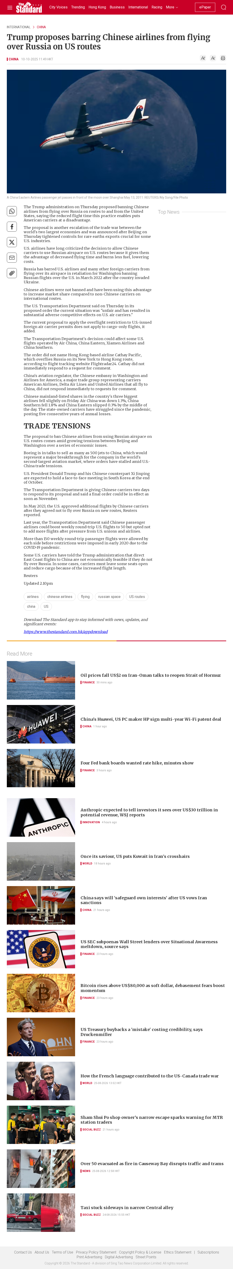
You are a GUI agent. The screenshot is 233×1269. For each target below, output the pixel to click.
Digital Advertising (119, 1257)
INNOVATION (91, 822)
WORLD (87, 863)
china (31, 606)
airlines (33, 597)
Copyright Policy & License (140, 1252)
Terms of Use (62, 1252)
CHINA (41, 27)
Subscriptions (208, 1252)
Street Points (146, 1257)
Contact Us (23, 1252)
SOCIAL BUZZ (91, 1129)
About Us (42, 1252)
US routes (137, 597)
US (46, 606)
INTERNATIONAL (18, 27)
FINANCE (88, 682)
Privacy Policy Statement (96, 1252)
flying (85, 597)
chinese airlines (59, 597)
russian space (109, 597)
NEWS (86, 1171)
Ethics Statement (177, 1252)
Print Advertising (89, 1257)
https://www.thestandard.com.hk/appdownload (66, 631)
